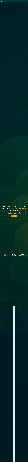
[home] (3, 1)
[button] (26, 1)
